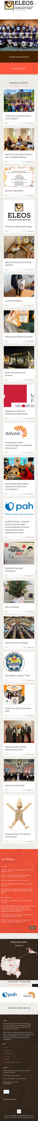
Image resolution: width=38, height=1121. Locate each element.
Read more (31, 123)
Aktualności (8, 1050)
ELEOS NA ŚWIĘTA (13, 301)
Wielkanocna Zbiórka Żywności (19, 336)
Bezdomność (8, 1053)
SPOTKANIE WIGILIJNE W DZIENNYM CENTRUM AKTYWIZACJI (17, 487)
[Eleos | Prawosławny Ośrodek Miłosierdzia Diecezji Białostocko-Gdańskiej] (19, 5)
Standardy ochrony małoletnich (13, 1062)
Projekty (7, 1059)
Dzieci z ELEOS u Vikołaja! (16, 642)
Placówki (7, 1056)
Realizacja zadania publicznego (18, 226)
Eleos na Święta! (12, 607)
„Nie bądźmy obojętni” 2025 (17, 675)
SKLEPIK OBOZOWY (14, 190)
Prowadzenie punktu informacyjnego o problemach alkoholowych (18, 445)
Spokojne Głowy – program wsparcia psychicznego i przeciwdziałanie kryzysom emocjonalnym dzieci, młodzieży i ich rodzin (17, 527)
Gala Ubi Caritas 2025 (14, 785)
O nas (6, 1047)
